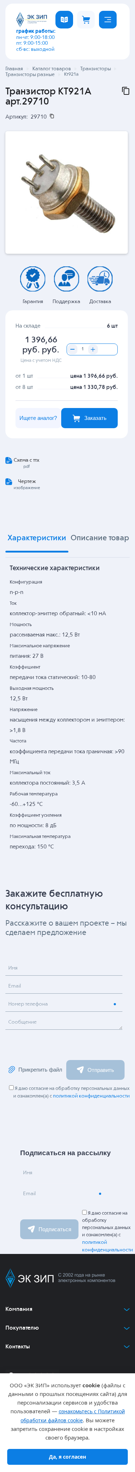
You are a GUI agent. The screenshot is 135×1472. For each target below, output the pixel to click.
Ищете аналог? (38, 418)
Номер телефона (28, 1004)
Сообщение (22, 1022)
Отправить (100, 1070)
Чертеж (27, 481)
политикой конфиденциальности (91, 1096)
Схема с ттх (26, 460)
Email (14, 986)
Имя (13, 968)
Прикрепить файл (40, 1070)
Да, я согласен (67, 1456)
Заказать (95, 418)
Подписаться (55, 1229)
